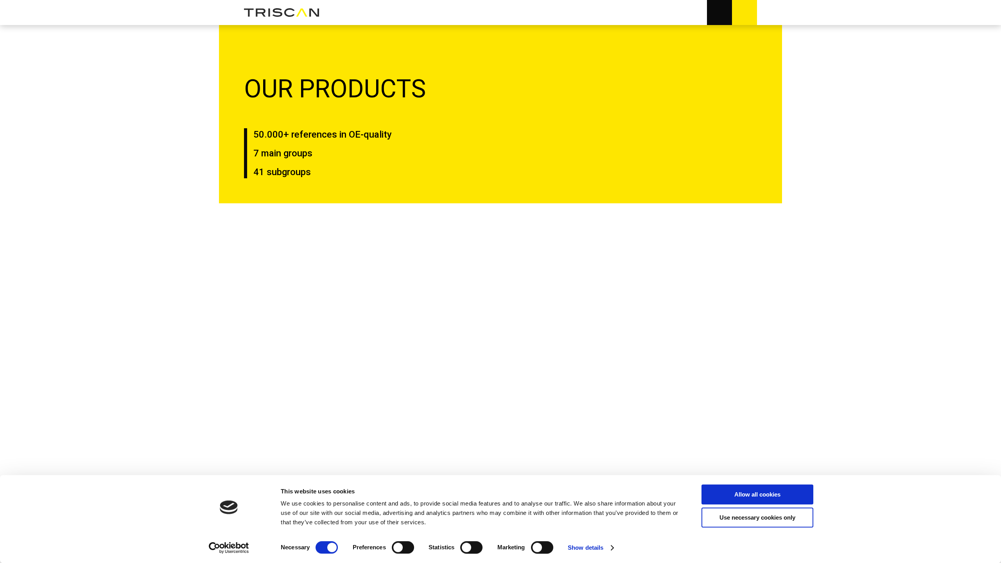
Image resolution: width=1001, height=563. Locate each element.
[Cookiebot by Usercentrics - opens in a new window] (229, 548)
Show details (585, 547)
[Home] (281, 12)
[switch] (403, 547)
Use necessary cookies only (757, 517)
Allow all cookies (757, 494)
